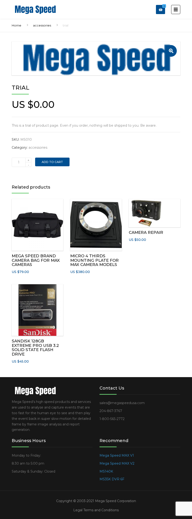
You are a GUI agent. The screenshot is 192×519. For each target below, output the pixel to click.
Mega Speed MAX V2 (117, 463)
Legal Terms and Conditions (96, 510)
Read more (37, 309)
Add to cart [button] (37, 224)
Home (16, 25)
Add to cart (52, 162)
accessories (42, 25)
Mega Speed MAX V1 (117, 455)
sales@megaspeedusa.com (122, 403)
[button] (171, 51)
